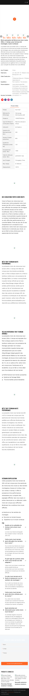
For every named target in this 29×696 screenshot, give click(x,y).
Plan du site (10, 692)
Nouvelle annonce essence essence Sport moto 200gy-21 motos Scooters (21, 683)
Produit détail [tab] (14, 106)
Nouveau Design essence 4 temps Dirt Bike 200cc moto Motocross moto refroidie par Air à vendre (7, 685)
